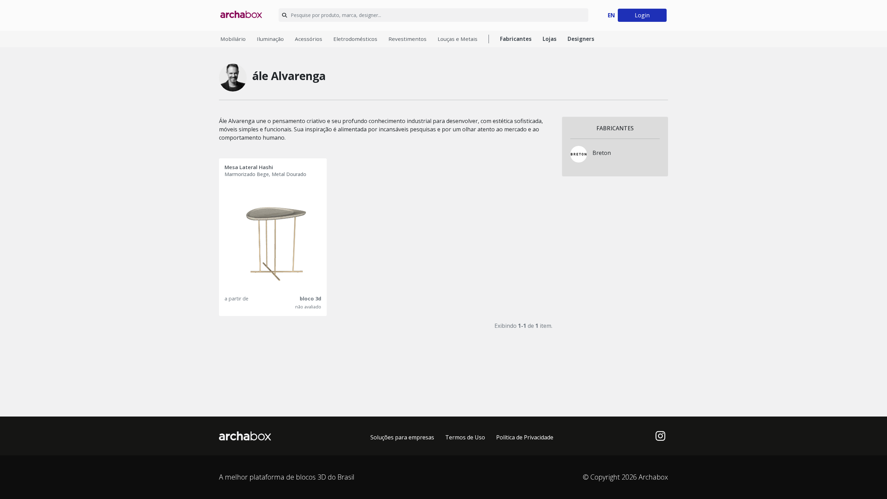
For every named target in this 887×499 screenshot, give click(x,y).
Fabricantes (516, 38)
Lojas (549, 38)
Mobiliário (233, 38)
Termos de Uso (465, 437)
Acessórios (308, 38)
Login (642, 15)
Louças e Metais (457, 38)
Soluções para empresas (402, 437)
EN (611, 15)
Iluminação (270, 38)
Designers (581, 38)
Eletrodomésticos (355, 38)
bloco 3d (310, 298)
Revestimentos (407, 38)
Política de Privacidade (524, 437)
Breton (601, 153)
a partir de (236, 298)
